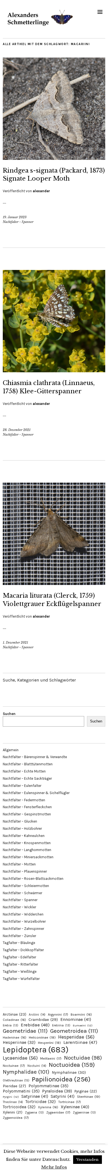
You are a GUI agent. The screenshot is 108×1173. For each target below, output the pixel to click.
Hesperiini (49, 1043)
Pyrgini (11, 1097)
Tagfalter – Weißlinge (20, 971)
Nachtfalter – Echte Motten (24, 771)
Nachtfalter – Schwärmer (22, 893)
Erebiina (61, 1025)
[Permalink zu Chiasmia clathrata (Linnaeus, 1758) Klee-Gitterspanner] (54, 370)
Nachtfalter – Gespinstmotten (27, 814)
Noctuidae (83, 1057)
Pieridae (14, 1086)
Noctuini (36, 1066)
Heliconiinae (42, 1037)
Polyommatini (21, 1091)
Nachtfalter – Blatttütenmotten (28, 764)
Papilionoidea (61, 1079)
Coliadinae (14, 1020)
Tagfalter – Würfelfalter (21, 979)
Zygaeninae (84, 1112)
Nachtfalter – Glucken (20, 821)
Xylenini (12, 1112)
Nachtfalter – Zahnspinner (23, 929)
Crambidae (43, 1019)
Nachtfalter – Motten (19, 864)
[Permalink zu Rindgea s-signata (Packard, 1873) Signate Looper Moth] (54, 158)
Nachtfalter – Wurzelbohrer (24, 921)
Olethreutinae (16, 1080)
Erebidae (35, 1025)
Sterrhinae (88, 1096)
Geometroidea (74, 1031)
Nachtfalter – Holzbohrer (22, 828)
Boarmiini (81, 1014)
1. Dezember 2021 (15, 642)
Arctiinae (14, 1014)
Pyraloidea (57, 1091)
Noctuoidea (72, 1064)
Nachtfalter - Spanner (18, 222)
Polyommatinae (48, 1085)
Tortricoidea (19, 1106)
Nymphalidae (26, 1071)
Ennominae (75, 1019)
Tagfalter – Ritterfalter (20, 964)
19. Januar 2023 (15, 217)
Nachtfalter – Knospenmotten (27, 843)
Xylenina (48, 1107)
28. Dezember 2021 (16, 430)
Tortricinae (69, 1102)
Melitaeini (50, 1058)
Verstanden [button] (87, 1159)
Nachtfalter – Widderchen (23, 914)
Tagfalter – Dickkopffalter (23, 950)
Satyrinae (34, 1096)
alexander (41, 191)
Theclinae (13, 1102)
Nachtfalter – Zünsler (19, 936)
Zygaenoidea (16, 1118)
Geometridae (25, 1031)
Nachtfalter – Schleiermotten (26, 886)
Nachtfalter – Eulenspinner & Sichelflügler (36, 793)
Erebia (10, 1025)
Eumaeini (82, 1025)
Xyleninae (75, 1106)
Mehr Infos (54, 1167)
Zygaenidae (58, 1112)
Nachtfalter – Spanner (20, 900)
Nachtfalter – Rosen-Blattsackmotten (33, 879)
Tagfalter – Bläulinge (19, 943)
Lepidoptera (35, 1049)
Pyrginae (85, 1091)
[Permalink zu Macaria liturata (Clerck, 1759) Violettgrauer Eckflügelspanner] (54, 583)
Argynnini (58, 1014)
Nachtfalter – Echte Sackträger (27, 778)
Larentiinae (80, 1042)
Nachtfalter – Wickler (19, 907)
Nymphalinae (69, 1072)
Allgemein (11, 750)
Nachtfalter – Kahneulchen (24, 836)
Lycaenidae (20, 1058)
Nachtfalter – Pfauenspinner (25, 871)
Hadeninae (14, 1037)
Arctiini (37, 1014)
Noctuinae (14, 1066)
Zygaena (34, 1112)
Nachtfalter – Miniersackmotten (28, 857)
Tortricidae (40, 1101)
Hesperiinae (19, 1042)
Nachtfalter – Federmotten (24, 800)
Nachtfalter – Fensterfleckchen (27, 807)
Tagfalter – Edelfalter (19, 957)
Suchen (9, 714)
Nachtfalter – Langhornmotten (27, 850)
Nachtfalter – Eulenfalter (22, 786)
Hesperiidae (76, 1037)
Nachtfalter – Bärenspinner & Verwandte (35, 757)
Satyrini (62, 1096)
